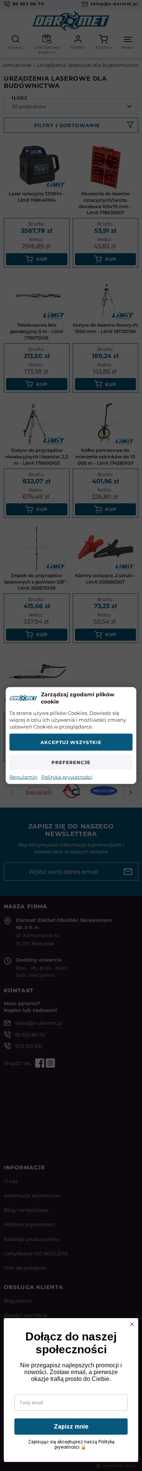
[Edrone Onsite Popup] (71, 735)
